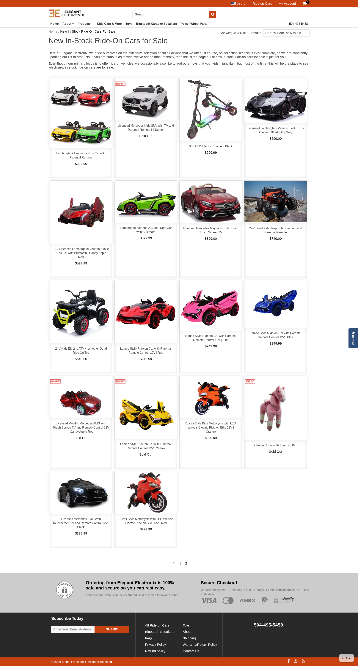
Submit (112, 629)
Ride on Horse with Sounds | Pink (275, 445)
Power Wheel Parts (194, 23)
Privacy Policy (155, 644)
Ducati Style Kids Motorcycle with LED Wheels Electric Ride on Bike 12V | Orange (210, 427)
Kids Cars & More (109, 23)
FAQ (148, 638)
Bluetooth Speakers (159, 632)
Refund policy (155, 651)
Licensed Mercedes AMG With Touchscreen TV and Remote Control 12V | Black (81, 523)
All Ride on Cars (157, 625)
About (67, 23)
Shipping (189, 638)
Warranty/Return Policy (200, 644)
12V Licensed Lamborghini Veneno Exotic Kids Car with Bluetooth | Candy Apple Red (81, 253)
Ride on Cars (262, 3)
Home (54, 23)
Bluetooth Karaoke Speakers (156, 23)
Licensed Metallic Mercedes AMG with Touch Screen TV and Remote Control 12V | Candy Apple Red (81, 427)
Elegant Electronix (74, 661)
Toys (128, 23)
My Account (287, 3)
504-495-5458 (298, 23)
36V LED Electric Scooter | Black (211, 146)
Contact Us (191, 651)
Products (84, 23)
